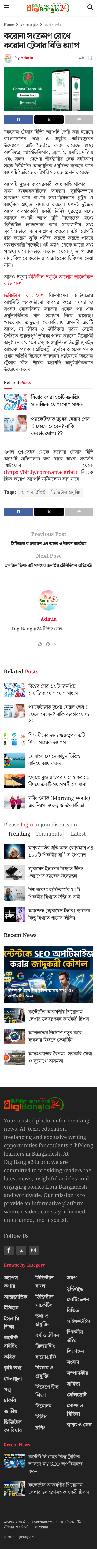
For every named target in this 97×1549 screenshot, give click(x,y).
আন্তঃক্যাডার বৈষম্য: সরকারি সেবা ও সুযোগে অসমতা (60, 1057)
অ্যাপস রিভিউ (33, 492)
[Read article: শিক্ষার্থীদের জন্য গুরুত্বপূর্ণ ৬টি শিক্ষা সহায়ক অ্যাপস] (14, 739)
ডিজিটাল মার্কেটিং (44, 1301)
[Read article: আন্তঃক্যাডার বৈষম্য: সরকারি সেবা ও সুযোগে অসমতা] (14, 1057)
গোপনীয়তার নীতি (70, 1522)
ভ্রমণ (72, 1278)
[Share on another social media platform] (79, 119)
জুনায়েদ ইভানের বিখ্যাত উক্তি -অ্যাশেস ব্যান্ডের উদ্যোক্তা (55, 872)
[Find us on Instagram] (34, 1250)
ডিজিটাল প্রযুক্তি (65, 492)
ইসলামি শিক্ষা (11, 1323)
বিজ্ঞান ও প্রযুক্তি (44, 1372)
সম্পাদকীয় (77, 1373)
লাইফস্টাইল (79, 1321)
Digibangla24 (25, 1537)
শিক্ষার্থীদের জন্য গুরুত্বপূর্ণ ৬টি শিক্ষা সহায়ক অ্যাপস (56, 739)
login (27, 825)
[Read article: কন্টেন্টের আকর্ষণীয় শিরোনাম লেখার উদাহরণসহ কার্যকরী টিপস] (14, 1015)
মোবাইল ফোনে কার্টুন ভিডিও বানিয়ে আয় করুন (54, 760)
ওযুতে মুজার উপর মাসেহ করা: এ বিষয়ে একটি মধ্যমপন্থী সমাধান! (59, 781)
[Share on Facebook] (18, 119)
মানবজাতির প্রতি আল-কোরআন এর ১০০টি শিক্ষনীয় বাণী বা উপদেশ (60, 851)
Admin (27, 58)
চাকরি (10, 1400)
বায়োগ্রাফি (45, 1357)
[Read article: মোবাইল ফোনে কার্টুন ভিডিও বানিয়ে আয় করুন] (14, 760)
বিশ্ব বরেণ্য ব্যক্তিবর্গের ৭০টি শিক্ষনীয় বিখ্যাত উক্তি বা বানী (54, 893)
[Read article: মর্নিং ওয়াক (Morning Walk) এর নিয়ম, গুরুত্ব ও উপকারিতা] (14, 802)
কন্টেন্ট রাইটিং (11, 1342)
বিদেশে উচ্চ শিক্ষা (47, 1391)
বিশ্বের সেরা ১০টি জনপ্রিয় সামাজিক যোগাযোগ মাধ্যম (57, 401)
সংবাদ (73, 1362)
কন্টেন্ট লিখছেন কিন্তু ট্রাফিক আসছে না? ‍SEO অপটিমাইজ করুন (40, 994)
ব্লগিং (40, 1428)
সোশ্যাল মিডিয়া (75, 1410)
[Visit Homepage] (48, 8)
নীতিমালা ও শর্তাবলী (16, 1527)
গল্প (7, 1390)
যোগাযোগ (41, 1527)
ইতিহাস (11, 1308)
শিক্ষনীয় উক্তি (75, 1336)
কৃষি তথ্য (12, 1368)
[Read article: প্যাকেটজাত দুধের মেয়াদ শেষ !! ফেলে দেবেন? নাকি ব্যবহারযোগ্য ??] (15, 423)
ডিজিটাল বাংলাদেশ (23, 296)
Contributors (42, 1522)
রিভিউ (73, 1310)
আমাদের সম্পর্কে (14, 1522)
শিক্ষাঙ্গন (75, 1351)
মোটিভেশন (78, 1299)
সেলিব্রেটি (77, 1395)
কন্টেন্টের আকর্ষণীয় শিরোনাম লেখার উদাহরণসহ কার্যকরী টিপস (58, 1015)
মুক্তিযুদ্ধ (75, 1289)
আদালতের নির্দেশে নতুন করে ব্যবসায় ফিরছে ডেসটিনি (55, 1036)
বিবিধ (41, 1417)
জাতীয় (10, 1411)
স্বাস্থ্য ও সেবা (80, 1425)
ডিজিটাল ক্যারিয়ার (13, 1426)
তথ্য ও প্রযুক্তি (29, 25)
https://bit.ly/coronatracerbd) (41, 472)
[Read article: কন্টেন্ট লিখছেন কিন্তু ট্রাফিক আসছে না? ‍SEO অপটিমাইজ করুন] (48, 978)
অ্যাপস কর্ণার (53, 25)
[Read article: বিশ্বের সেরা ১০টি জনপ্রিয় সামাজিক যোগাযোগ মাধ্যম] (15, 402)
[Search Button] (90, 8)
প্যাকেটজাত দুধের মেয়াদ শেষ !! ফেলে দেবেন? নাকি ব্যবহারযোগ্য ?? (60, 426)
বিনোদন (43, 1406)
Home (9, 25)
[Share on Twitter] (49, 119)
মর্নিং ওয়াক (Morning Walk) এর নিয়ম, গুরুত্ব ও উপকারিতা (59, 802)
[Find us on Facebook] (9, 1250)
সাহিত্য (73, 1384)
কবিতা (10, 1357)
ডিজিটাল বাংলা (44, 1282)
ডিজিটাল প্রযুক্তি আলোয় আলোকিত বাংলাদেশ (48, 280)
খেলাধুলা (13, 1379)
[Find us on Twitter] (21, 1250)
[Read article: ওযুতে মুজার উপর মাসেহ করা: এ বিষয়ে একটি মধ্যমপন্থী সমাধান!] (14, 781)
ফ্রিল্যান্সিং (45, 1346)
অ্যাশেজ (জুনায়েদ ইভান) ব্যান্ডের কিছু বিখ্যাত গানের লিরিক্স (59, 914)
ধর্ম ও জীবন (47, 1335)
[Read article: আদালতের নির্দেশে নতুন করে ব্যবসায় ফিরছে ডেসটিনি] (14, 1036)
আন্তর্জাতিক (15, 1297)
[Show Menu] (6, 8)
